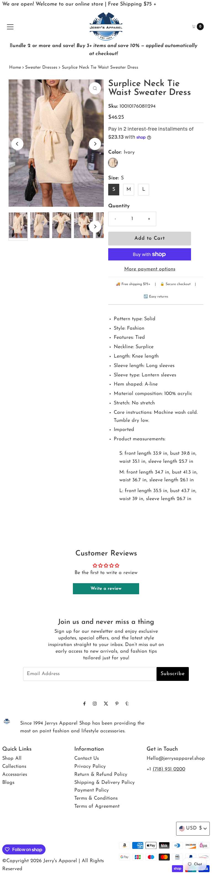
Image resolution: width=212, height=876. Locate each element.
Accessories (14, 774)
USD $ (194, 828)
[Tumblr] (127, 704)
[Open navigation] (10, 26)
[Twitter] (106, 704)
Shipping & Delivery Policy (104, 782)
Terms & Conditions (96, 798)
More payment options (149, 269)
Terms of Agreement (97, 806)
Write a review (106, 588)
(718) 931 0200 (169, 769)
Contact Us (86, 758)
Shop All (12, 758)
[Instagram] (95, 704)
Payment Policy (91, 790)
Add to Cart (149, 238)
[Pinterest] (116, 704)
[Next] (95, 144)
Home (15, 67)
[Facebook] (84, 704)
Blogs (8, 782)
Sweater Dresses (41, 67)
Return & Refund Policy (100, 774)
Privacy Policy (90, 766)
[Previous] (17, 144)
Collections (14, 766)
